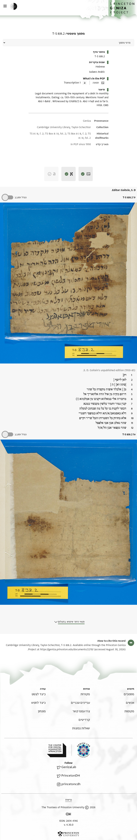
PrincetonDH (70, 776)
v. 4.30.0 (68, 824)
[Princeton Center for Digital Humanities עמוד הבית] (56, 750)
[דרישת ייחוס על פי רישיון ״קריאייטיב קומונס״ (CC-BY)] (68, 815)
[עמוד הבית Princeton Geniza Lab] (81, 750)
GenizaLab (68, 767)
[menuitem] (129, 694)
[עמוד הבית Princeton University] (68, 834)
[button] (122, 9)
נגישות (68, 799)
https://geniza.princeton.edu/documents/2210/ (66, 649)
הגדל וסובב (21, 197)
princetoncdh (70, 784)
